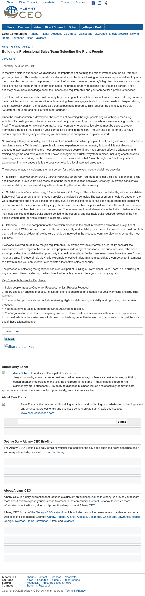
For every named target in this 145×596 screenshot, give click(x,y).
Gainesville (85, 33)
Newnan (135, 33)
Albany (51, 517)
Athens (34, 33)
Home (5, 46)
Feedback (33, 582)
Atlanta (45, 33)
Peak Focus (69, 373)
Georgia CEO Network (50, 512)
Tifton (29, 38)
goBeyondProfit (92, 27)
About (10, 2)
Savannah (18, 38)
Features (23, 27)
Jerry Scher (9, 58)
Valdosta (40, 38)
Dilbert (73, 27)
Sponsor (81, 2)
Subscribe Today (54, 452)
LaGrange (101, 33)
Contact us (96, 501)
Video (37, 27)
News (10, 27)
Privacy (81, 590)
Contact (65, 2)
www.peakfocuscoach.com (37, 413)
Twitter (31, 585)
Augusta (56, 33)
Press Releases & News (56, 582)
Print (17, 331)
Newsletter (49, 2)
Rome (5, 38)
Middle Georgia (118, 33)
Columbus (70, 33)
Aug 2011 (27, 46)
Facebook (44, 585)
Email (8, 331)
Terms (69, 590)
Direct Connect (28, 2)
